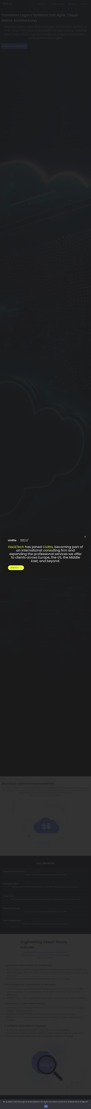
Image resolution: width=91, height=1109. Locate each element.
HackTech (16, 547)
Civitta (48, 547)
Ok (46, 1106)
